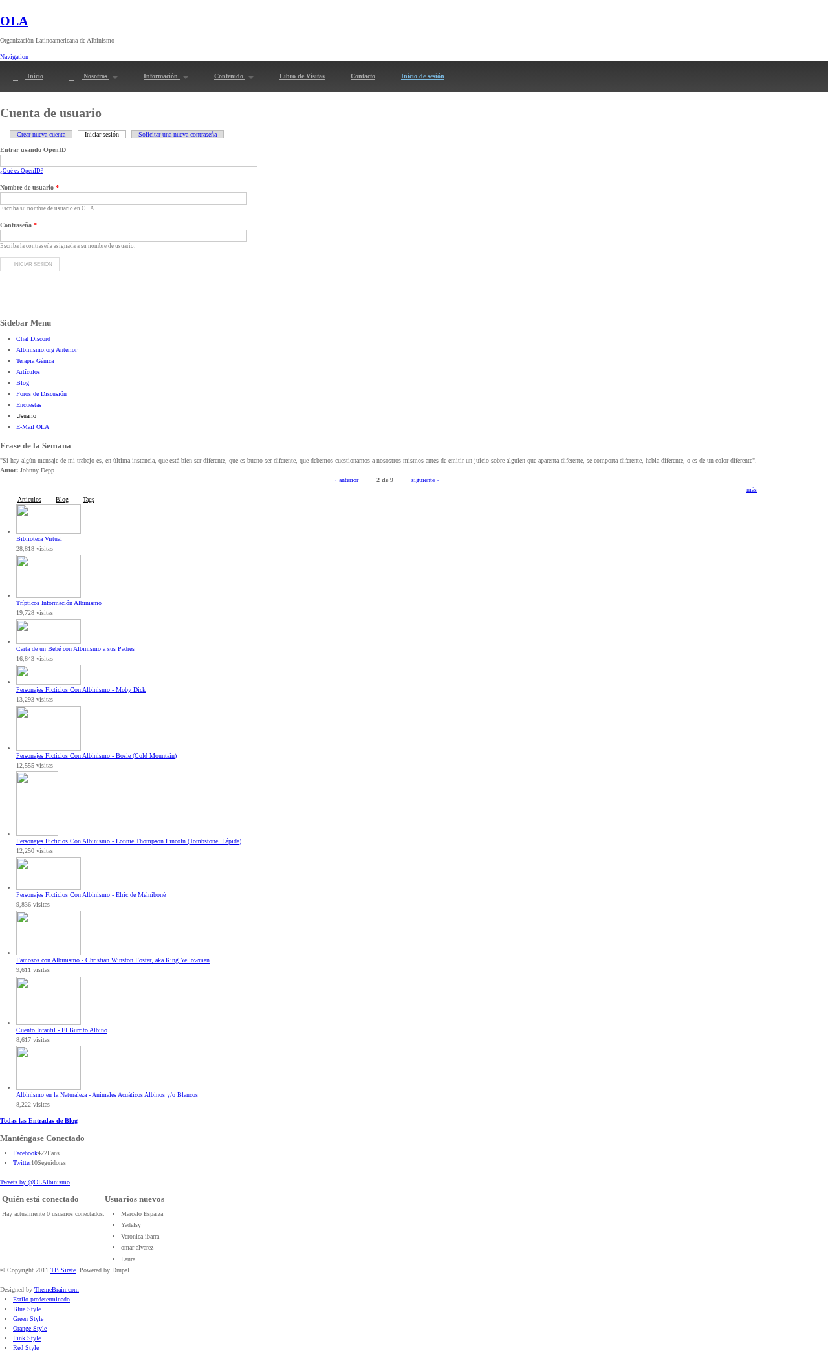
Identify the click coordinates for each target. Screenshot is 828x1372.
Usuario (26, 415)
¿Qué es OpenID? (21, 171)
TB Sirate (63, 1270)
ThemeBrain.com (56, 1289)
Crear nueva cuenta (41, 134)
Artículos (28, 371)
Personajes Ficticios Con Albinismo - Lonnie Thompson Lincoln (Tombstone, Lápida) (128, 841)
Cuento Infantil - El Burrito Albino (61, 1030)
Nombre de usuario (29, 187)
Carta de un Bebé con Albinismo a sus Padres (75, 648)
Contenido (229, 76)
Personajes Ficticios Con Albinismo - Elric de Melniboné (91, 894)
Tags (88, 499)
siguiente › (425, 479)
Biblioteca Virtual (39, 538)
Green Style (28, 1318)
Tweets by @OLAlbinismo (35, 1182)
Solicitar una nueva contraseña (177, 134)
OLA (14, 21)
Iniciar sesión (105, 134)
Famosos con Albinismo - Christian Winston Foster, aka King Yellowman (113, 960)
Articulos (29, 499)
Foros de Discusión (41, 393)
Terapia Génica (35, 360)
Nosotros (95, 76)
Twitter (22, 1162)
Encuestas (28, 404)
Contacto (363, 76)
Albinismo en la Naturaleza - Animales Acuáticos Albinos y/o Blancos (107, 1094)
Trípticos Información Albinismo (59, 602)
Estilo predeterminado (41, 1299)
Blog (22, 382)
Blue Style (27, 1308)
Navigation (14, 56)
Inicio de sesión (422, 76)
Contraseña (18, 224)
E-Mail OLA (32, 426)
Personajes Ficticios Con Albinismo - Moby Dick (81, 689)
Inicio (34, 76)
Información (162, 76)
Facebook (25, 1152)
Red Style (26, 1347)
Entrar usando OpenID (33, 149)
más (751, 489)
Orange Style (30, 1328)
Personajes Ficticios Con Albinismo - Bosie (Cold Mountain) (96, 755)
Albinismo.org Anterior (46, 349)
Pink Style (27, 1338)
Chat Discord (33, 338)
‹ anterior (346, 479)
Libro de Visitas (302, 76)
